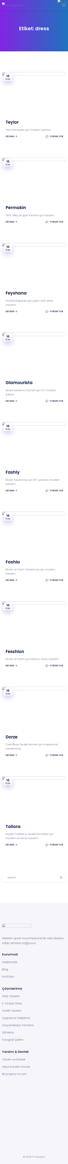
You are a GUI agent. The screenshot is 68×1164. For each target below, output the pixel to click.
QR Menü (8, 1032)
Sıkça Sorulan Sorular (16, 1067)
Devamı (10, 136)
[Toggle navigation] (64, 5)
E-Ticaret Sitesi (12, 1003)
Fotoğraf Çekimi (12, 1040)
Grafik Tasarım (11, 1011)
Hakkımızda (9, 962)
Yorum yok (56, 136)
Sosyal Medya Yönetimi (17, 1025)
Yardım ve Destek (13, 1059)
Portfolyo (8, 977)
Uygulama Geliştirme (16, 1018)
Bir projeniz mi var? (14, 1074)
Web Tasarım (11, 996)
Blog (5, 969)
